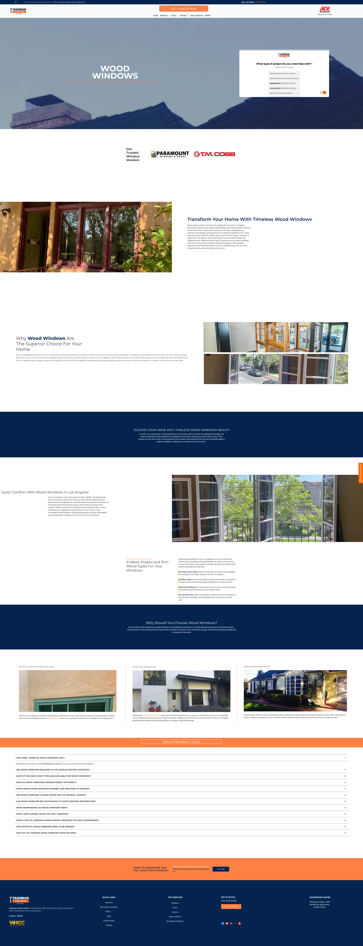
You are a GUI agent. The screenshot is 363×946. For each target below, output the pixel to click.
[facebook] (222, 923)
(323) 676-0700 (260, 2)
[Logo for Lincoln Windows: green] (215, 154)
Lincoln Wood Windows (151, 715)
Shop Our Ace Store (325, 14)
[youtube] (227, 923)
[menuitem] (157, 15)
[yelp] (239, 923)
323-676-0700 (229, 900)
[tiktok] (235, 923)
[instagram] (231, 923)
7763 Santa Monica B (61, 2)
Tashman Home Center (19, 908)
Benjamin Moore (53, 718)
